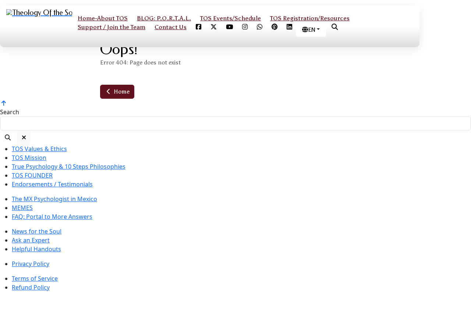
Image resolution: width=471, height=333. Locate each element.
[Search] (7, 137)
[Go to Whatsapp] (259, 27)
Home (121, 91)
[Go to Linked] (289, 27)
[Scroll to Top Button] (3, 103)
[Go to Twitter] (213, 27)
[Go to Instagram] (245, 27)
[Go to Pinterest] (274, 27)
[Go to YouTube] (229, 27)
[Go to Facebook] (198, 27)
